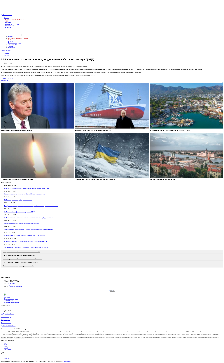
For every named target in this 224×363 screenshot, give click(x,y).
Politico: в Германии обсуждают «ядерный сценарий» (18, 266)
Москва (6, 55)
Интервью (8, 22)
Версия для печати (7, 78)
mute (5, 346)
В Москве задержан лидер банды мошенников (18, 200)
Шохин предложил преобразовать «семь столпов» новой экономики (22, 259)
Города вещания (5, 320)
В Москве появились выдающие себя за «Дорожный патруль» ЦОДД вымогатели (28, 217)
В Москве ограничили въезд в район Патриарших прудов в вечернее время (26, 188)
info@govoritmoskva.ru (15, 286)
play (5, 343)
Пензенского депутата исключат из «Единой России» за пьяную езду (24, 194)
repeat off (6, 358)
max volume (7, 349)
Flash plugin (67, 361)
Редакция (8, 27)
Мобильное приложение (11, 302)
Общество (7, 53)
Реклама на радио (6, 317)
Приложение (11, 47)
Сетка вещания (9, 25)
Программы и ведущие (12, 24)
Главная (3, 50)
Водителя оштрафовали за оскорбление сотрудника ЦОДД (21, 223)
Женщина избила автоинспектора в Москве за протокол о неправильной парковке (28, 229)
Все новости (4, 80)
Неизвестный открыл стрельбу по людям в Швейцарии (19, 255)
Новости (6, 18)
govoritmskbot (11, 283)
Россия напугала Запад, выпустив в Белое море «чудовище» (20, 262)
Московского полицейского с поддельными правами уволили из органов (26, 247)
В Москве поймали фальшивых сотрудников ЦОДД (19, 212)
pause (5, 344)
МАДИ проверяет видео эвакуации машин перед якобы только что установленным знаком (31, 206)
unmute (6, 348)
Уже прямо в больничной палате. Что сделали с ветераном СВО (21, 252)
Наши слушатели (6, 323)
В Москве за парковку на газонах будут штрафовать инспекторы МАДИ (25, 241)
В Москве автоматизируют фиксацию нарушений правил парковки (24, 235)
